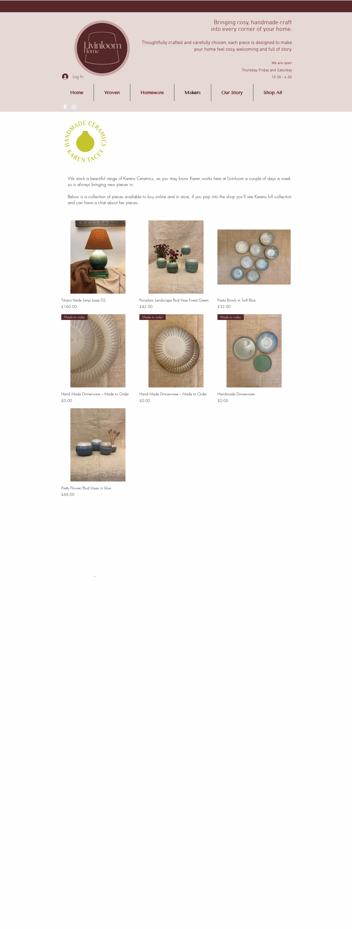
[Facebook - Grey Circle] (64, 107)
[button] (105, 576)
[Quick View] (98, 257)
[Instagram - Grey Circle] (74, 107)
